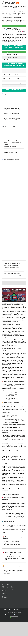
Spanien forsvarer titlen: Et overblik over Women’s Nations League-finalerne (13, 109)
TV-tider (3, 591)
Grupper (4, 589)
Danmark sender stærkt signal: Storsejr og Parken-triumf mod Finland (13, 142)
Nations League (22, 11)
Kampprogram (5, 587)
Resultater (4, 590)
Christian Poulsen (8, 113)
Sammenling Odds (13, 585)
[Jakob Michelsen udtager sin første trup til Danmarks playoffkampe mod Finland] (14, 209)
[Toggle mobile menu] (25, 2)
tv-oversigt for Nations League (11, 529)
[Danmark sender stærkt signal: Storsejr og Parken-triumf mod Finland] (14, 132)
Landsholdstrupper (5, 594)
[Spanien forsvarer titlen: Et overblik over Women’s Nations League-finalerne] (14, 99)
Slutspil (3, 593)
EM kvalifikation (4, 597)
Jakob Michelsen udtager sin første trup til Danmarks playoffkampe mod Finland (12, 265)
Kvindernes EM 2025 (5, 585)
